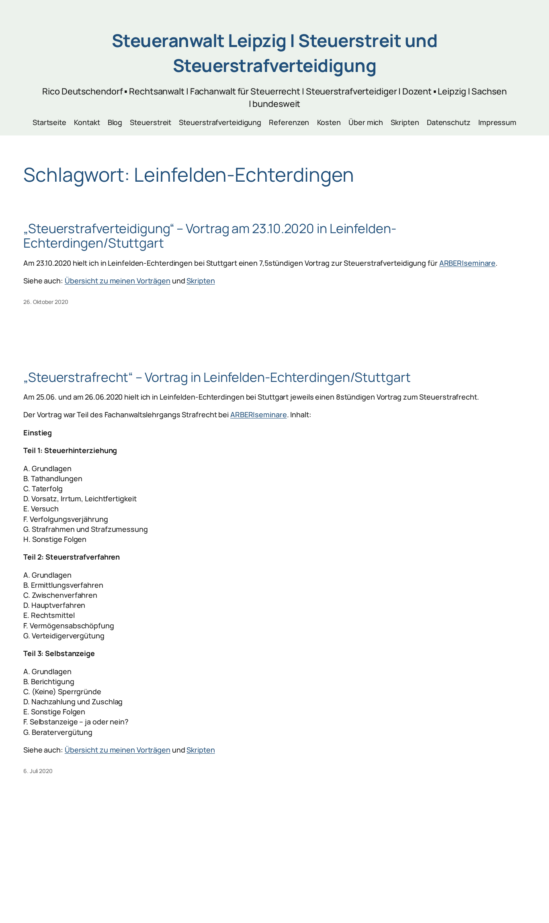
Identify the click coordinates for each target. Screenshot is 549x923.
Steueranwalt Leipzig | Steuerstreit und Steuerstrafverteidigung (275, 52)
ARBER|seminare (467, 263)
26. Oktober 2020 (45, 302)
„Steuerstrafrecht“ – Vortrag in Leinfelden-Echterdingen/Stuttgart (217, 377)
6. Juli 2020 (38, 771)
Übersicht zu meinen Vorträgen (117, 280)
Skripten (200, 280)
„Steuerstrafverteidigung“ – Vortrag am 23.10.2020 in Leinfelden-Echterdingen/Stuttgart (209, 235)
